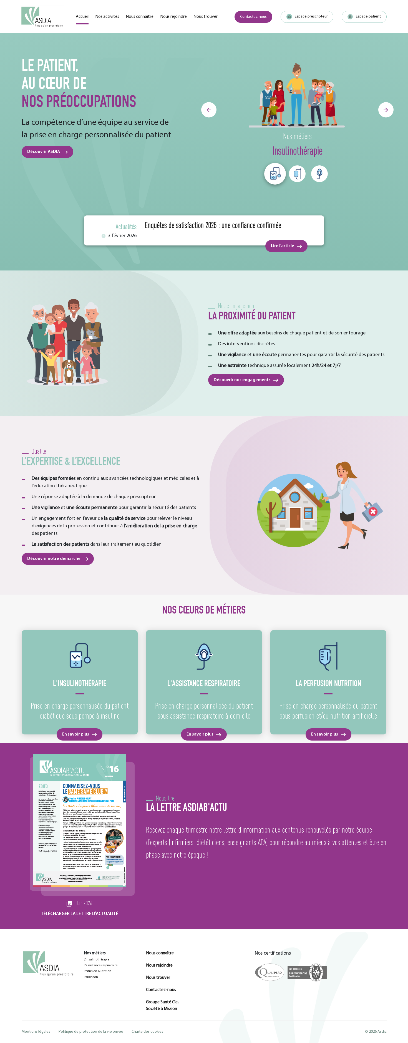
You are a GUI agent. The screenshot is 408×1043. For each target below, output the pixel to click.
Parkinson (91, 977)
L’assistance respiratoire (100, 965)
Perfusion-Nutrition (97, 971)
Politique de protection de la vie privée (91, 1032)
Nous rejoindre (173, 16)
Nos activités (107, 16)
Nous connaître (139, 16)
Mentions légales (36, 1032)
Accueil (82, 16)
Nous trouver (205, 16)
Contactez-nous (253, 17)
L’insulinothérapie (96, 959)
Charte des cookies (147, 1032)
